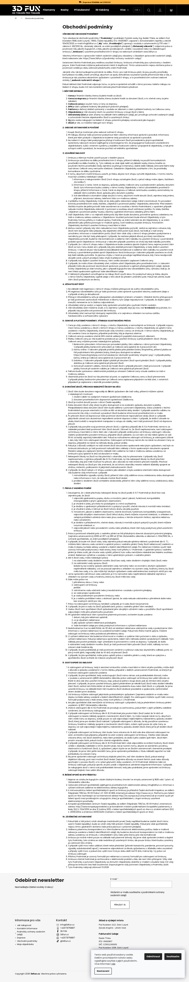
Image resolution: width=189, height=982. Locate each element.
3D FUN (63, 931)
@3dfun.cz (65, 941)
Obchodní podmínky (27, 941)
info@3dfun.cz (67, 924)
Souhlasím (172, 956)
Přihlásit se (120, 904)
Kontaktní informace (27, 928)
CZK (137, 10)
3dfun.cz (64, 934)
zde (113, 964)
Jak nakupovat (24, 925)
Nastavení (103, 971)
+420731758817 (67, 928)
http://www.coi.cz (144, 793)
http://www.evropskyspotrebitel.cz (92, 806)
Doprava (21, 937)
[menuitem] (49, 10)
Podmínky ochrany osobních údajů (31, 933)
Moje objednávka (25, 944)
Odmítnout (153, 956)
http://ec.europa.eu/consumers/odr (136, 795)
